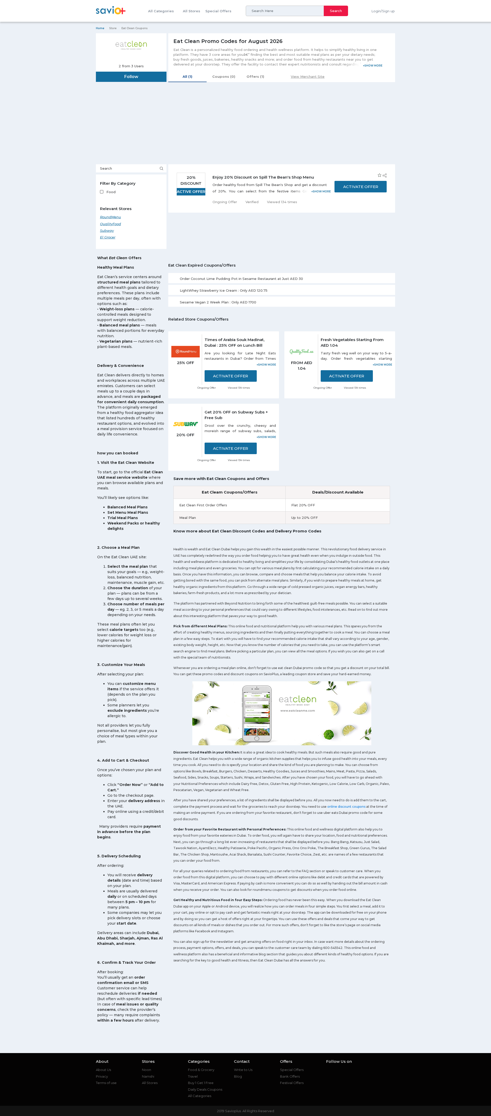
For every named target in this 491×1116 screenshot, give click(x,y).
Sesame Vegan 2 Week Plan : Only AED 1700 (218, 302)
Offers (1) (255, 76)
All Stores (191, 11)
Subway (107, 230)
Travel (193, 1076)
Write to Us (243, 1070)
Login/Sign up (383, 11)
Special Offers (218, 11)
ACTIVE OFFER (191, 191)
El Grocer (107, 237)
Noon (146, 1070)
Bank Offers (290, 1076)
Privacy (102, 1076)
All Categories (161, 11)
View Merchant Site (308, 76)
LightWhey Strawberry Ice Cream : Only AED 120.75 (223, 290)
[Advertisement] (245, 126)
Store (113, 28)
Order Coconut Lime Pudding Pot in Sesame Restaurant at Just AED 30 (241, 279)
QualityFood (110, 224)
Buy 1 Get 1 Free (201, 1083)
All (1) (187, 76)
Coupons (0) (223, 76)
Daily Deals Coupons (205, 1089)
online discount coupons (346, 806)
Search (336, 11)
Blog (238, 1076)
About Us (103, 1070)
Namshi (148, 1076)
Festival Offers (292, 1083)
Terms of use (106, 1083)
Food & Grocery (201, 1070)
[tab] (281, 278)
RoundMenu (110, 217)
